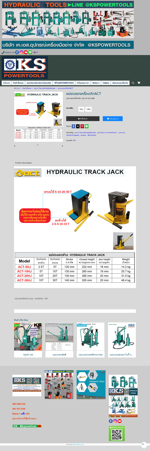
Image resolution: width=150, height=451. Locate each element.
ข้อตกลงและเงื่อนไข (120, 83)
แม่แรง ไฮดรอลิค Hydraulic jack (85, 132)
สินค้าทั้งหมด (18, 83)
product (83, 135)
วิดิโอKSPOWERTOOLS (64, 83)
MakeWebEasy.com (78, 444)
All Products (92, 135)
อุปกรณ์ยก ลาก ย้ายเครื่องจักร (107, 132)
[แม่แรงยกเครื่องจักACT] (38, 117)
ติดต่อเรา (96, 83)
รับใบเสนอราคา (83, 83)
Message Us (114, 119)
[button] (144, 445)
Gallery (106, 83)
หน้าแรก (6, 83)
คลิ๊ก (23, 413)
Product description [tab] (23, 163)
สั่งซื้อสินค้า (84, 119)
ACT (74, 140)
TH (37, 52)
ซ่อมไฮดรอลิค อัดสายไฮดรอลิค (39, 83)
